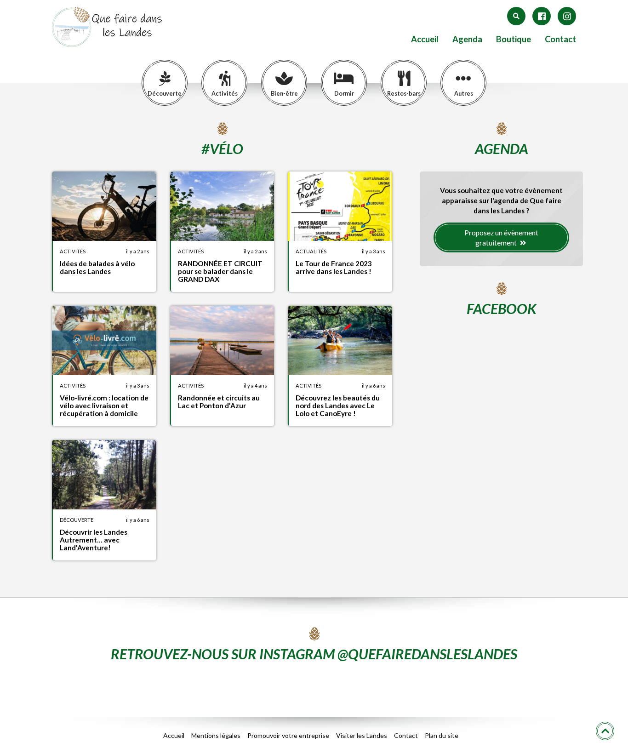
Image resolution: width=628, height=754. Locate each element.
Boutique (513, 39)
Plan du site (441, 735)
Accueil (425, 39)
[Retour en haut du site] (605, 731)
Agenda (467, 39)
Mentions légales (215, 735)
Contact (560, 39)
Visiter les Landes (361, 735)
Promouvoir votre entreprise (288, 735)
